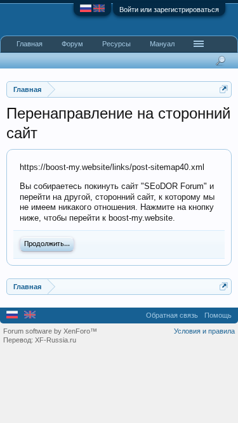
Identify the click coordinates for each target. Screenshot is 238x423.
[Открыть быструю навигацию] (224, 89)
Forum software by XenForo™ (50, 331)
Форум (72, 44)
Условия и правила (204, 331)
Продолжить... (47, 244)
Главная (30, 44)
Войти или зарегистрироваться (169, 9)
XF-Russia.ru (55, 340)
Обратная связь (172, 315)
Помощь (218, 315)
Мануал (162, 44)
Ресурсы (116, 44)
